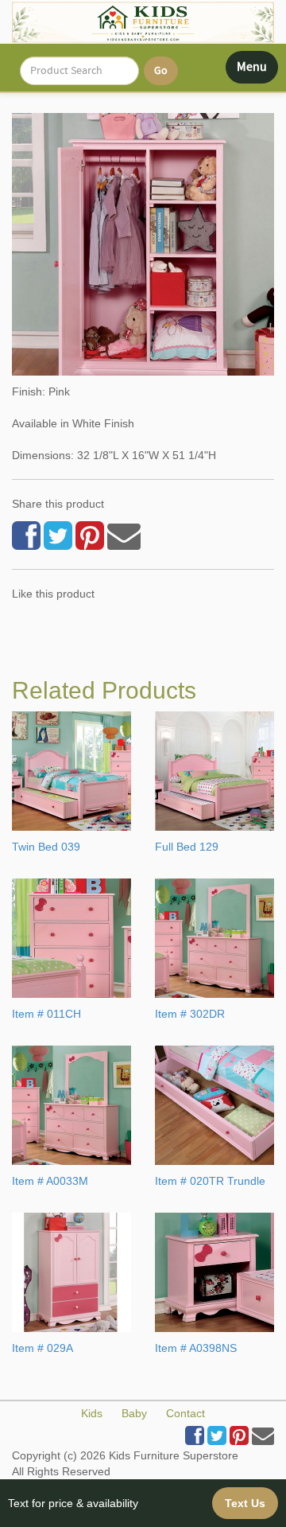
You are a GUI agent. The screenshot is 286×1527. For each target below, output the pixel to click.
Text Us (245, 1503)
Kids (91, 1413)
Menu (257, 71)
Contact (185, 1413)
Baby (134, 1413)
